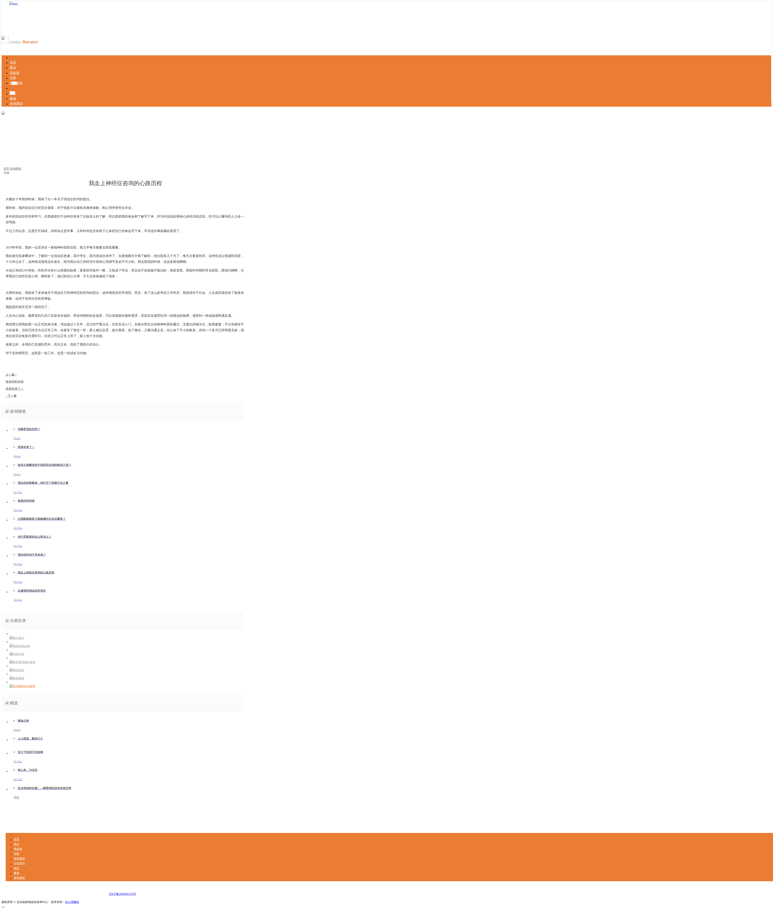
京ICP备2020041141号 (122, 894)
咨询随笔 (15, 168)
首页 (7, 168)
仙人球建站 (72, 902)
